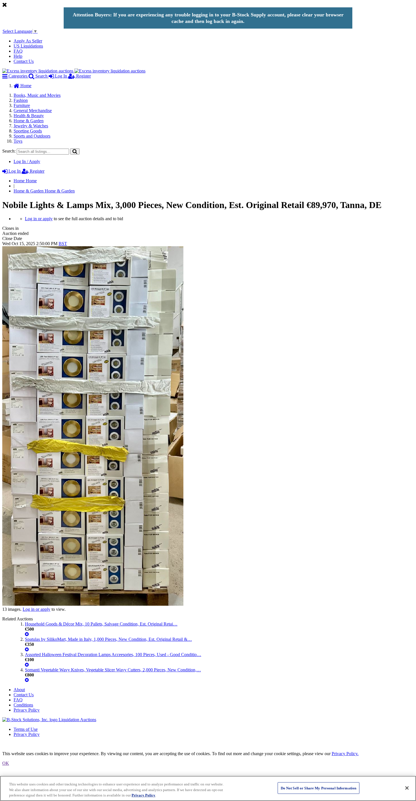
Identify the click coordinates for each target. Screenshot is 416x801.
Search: (9, 151)
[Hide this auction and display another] (27, 634)
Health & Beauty (29, 115)
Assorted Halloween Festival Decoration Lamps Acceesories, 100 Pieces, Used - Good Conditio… (113, 654)
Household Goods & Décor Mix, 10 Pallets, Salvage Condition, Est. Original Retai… (101, 624)
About (19, 689)
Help (18, 56)
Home (25, 85)
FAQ (18, 51)
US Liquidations (28, 46)
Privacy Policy (27, 710)
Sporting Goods (28, 130)
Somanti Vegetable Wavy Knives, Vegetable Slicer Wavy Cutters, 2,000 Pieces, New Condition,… (113, 669)
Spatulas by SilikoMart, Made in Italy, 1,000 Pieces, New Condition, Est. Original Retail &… (108, 639)
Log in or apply (39, 218)
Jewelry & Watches (31, 125)
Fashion (21, 100)
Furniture (22, 105)
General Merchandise (33, 110)
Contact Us (24, 61)
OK (5, 763)
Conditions (23, 705)
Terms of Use (26, 729)
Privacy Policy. (345, 753)
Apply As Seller (28, 40)
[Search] (75, 151)
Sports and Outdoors (32, 136)
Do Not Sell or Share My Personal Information (319, 788)
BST (63, 243)
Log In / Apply (27, 161)
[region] (208, 788)
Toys (18, 141)
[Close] (407, 788)
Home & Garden (29, 120)
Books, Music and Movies (37, 95)
